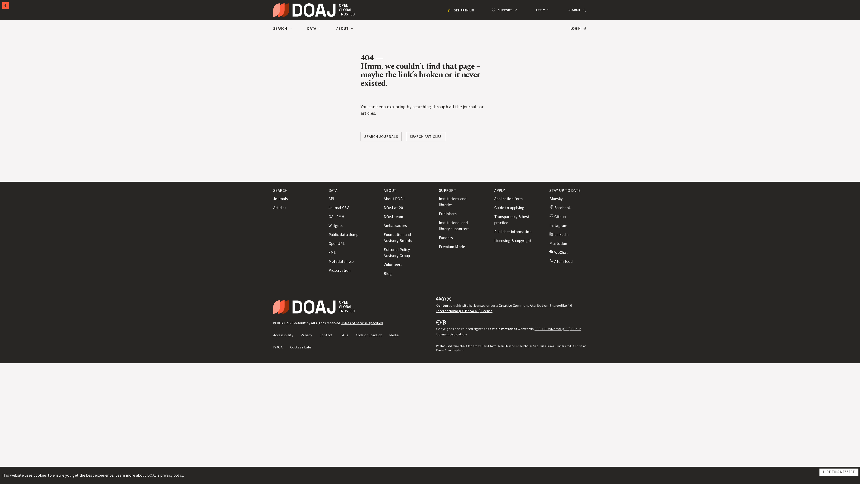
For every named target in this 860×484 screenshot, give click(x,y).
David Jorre (489, 346)
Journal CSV (339, 207)
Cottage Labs (301, 347)
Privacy (306, 335)
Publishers (448, 213)
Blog (388, 273)
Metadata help (341, 261)
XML (332, 252)
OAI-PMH (336, 216)
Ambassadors (395, 225)
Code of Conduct (369, 335)
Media (394, 335)
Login (575, 28)
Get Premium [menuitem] (464, 10)
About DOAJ (394, 198)
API (331, 198)
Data (312, 28)
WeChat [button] (560, 252)
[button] (577, 10)
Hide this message (839, 472)
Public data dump (344, 234)
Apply (541, 10)
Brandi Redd (563, 346)
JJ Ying (534, 346)
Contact (326, 335)
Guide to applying (509, 207)
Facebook (562, 207)
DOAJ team (393, 216)
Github (559, 216)
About (343, 28)
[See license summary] (443, 300)
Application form (508, 198)
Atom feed (563, 261)
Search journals (381, 136)
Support (505, 10)
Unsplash (457, 350)
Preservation (340, 270)
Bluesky (556, 198)
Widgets (336, 225)
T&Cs (344, 335)
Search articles (426, 136)
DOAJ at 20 (393, 207)
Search (280, 28)
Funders (446, 237)
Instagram (558, 225)
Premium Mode (452, 246)
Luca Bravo (547, 346)
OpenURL (337, 243)
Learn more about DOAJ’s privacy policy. (149, 475)
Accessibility (283, 335)
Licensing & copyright (512, 240)
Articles (279, 207)
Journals (280, 198)
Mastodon (558, 243)
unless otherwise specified (362, 323)
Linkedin (561, 234)
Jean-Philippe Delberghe (513, 346)
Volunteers (393, 264)
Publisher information (512, 231)
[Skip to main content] (5, 5)
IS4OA (278, 347)
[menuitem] (460, 10)
